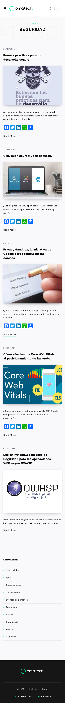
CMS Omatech (13, 592)
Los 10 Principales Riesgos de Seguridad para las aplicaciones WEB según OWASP (27, 459)
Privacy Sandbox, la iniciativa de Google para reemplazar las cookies (27, 254)
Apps (8, 577)
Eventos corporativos (17, 600)
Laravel (9, 614)
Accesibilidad (12, 570)
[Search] (56, 8)
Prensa (9, 629)
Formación (11, 607)
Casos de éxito (13, 585)
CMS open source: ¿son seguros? (27, 156)
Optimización (12, 622)
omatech (29, 689)
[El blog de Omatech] (21, 8)
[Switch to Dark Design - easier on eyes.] (50, 8)
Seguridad (11, 636)
